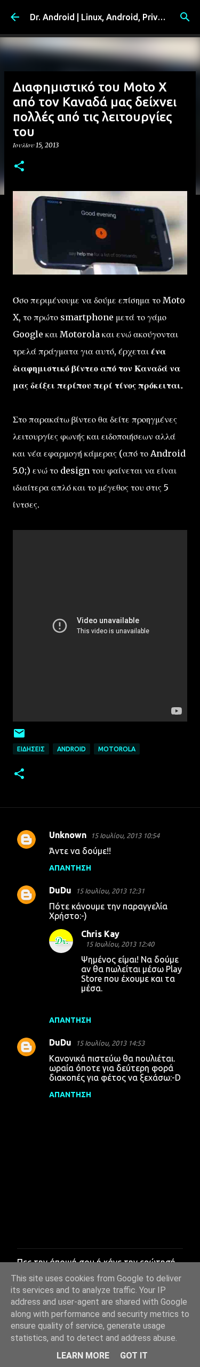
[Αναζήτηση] (185, 17)
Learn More (83, 1356)
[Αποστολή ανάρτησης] (19, 737)
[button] (19, 167)
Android (71, 748)
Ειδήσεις (31, 748)
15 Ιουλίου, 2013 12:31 (110, 890)
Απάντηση (70, 868)
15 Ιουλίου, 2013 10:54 (125, 835)
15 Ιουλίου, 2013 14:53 (110, 1043)
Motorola (116, 748)
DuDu (60, 890)
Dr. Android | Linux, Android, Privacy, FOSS (113, 17)
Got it (134, 1356)
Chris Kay (100, 934)
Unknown (67, 835)
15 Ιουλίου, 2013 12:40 (119, 944)
